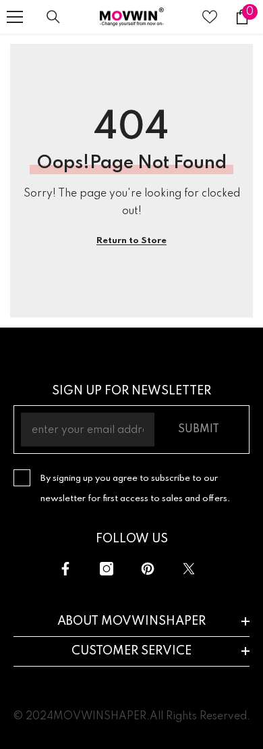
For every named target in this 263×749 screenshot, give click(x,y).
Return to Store (131, 240)
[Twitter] (188, 568)
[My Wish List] (209, 16)
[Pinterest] (147, 568)
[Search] (53, 17)
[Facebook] (65, 568)
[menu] (15, 17)
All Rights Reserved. (200, 716)
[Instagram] (106, 568)
